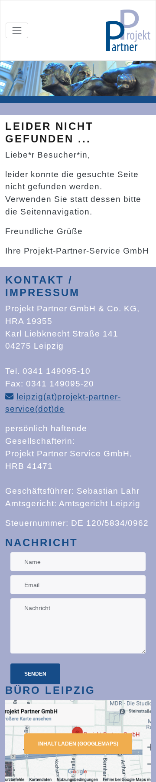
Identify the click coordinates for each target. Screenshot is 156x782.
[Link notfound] (128, 30)
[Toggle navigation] (17, 30)
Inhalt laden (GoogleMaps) (78, 744)
